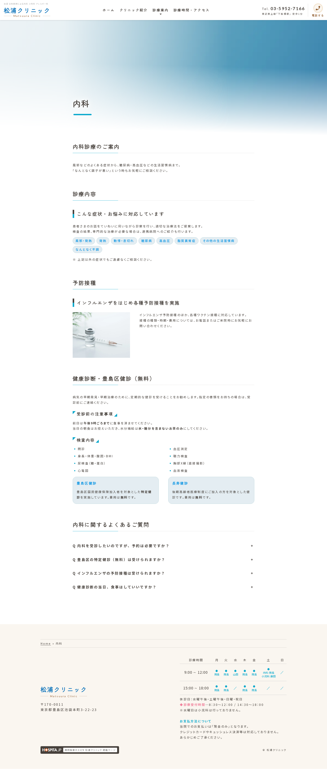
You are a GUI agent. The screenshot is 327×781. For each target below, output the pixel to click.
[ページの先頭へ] (319, 775)
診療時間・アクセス (192, 10)
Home (45, 643)
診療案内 (161, 10)
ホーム (109, 10)
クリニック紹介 (134, 10)
